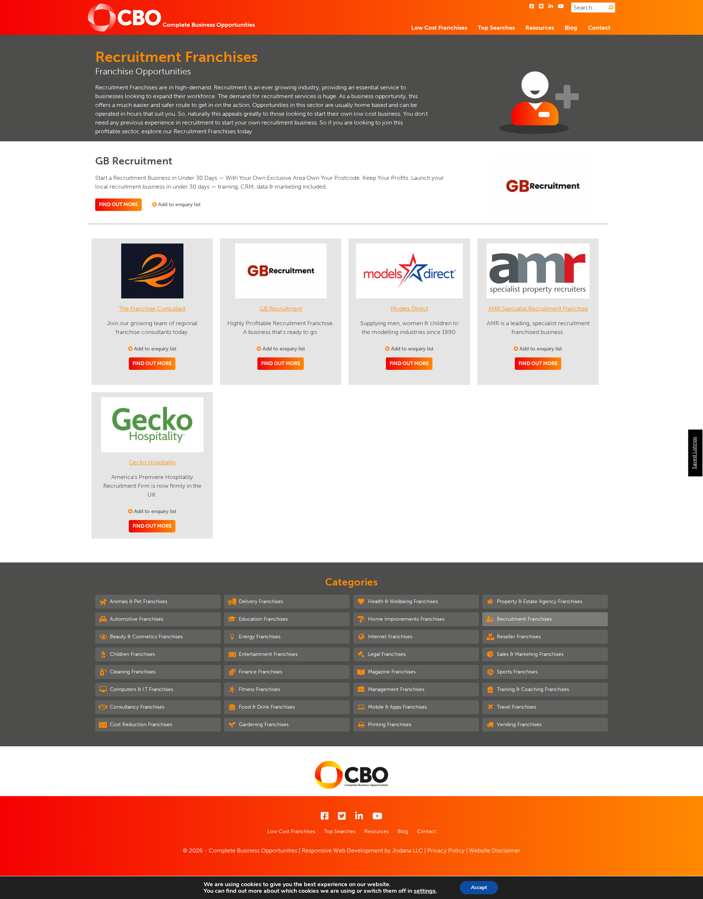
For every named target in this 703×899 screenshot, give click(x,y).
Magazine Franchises (391, 672)
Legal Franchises (386, 654)
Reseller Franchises (518, 637)
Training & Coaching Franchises (532, 689)
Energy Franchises (258, 637)
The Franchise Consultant (152, 308)
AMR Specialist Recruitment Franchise (538, 308)
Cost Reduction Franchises (140, 724)
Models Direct (409, 308)
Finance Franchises (259, 672)
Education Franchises (262, 619)
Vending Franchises (518, 724)
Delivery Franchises (260, 601)
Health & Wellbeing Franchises (402, 601)
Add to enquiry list (179, 204)
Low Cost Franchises (439, 27)
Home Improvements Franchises (406, 619)
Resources (539, 27)
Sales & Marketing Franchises (529, 654)
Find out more (118, 204)
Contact (599, 27)
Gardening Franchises (263, 724)
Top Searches (496, 27)
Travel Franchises (515, 707)
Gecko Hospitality (152, 462)
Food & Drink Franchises (266, 707)
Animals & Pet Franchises (137, 601)
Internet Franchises (389, 637)
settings (425, 891)
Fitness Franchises (258, 689)
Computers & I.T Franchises (140, 689)
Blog (571, 27)
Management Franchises (395, 689)
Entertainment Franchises (267, 654)
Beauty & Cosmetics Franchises (145, 637)
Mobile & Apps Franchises (397, 707)
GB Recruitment (281, 308)
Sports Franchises (516, 672)
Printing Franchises (389, 724)
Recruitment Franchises (523, 619)
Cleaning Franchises (132, 672)
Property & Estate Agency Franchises (538, 601)
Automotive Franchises (135, 619)
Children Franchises (131, 654)
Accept (479, 887)
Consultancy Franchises (136, 707)
